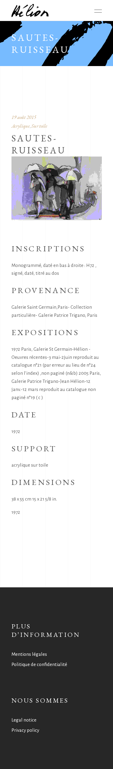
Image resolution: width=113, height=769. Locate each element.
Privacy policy (25, 730)
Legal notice (23, 719)
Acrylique (20, 126)
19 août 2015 (23, 117)
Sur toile (39, 126)
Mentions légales (29, 654)
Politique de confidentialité (39, 664)
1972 (15, 512)
